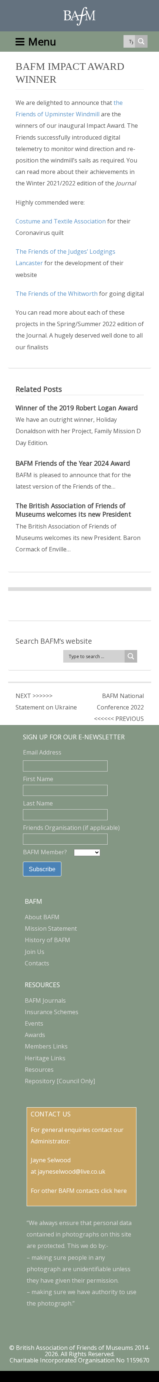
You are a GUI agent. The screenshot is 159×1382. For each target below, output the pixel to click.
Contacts (37, 963)
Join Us (34, 952)
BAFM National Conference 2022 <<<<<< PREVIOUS (119, 707)
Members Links (46, 1046)
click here (114, 1191)
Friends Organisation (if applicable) (71, 828)
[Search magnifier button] (141, 41)
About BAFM (42, 917)
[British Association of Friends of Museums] (80, 16)
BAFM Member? (45, 852)
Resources (39, 1069)
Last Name (38, 803)
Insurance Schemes (51, 1012)
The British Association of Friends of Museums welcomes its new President (73, 510)
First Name (38, 779)
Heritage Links (45, 1058)
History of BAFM (47, 940)
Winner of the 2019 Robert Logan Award (77, 408)
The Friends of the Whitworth (57, 294)
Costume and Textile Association (61, 221)
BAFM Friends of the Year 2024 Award (73, 463)
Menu (42, 41)
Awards (35, 1035)
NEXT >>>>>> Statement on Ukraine (46, 701)
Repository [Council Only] (60, 1081)
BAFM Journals (45, 1000)
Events (34, 1023)
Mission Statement (51, 928)
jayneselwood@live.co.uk (71, 1171)
